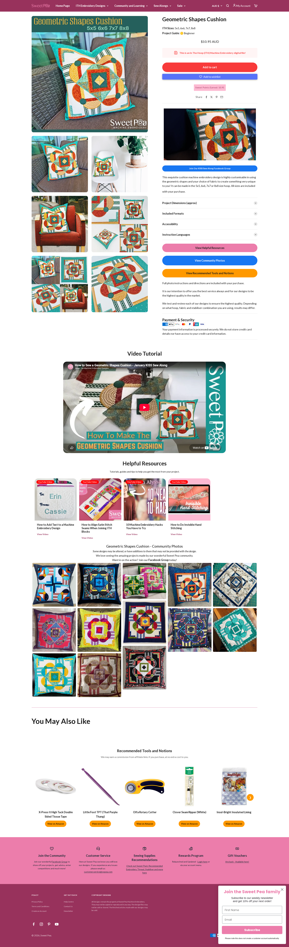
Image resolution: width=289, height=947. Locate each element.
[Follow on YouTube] (57, 924)
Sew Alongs (161, 5)
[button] (209, 77)
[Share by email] (221, 97)
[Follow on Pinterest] (49, 924)
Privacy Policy (37, 902)
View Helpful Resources (209, 248)
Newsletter (68, 911)
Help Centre (69, 902)
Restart (181, 157)
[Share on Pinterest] (216, 97)
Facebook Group (59, 861)
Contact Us (68, 906)
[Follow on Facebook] (34, 924)
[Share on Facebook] (206, 97)
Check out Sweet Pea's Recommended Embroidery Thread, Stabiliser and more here (144, 869)
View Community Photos (210, 260)
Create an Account (39, 911)
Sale (179, 5)
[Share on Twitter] (211, 97)
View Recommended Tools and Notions (210, 273)
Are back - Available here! (237, 861)
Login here (202, 861)
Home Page (63, 5)
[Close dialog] (282, 889)
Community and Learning (129, 5)
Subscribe (252, 930)
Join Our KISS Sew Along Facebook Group (209, 168)
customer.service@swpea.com (98, 871)
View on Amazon (55, 823)
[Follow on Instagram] (41, 924)
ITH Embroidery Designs (90, 5)
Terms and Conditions (40, 906)
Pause (168, 157)
